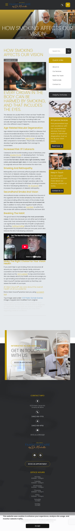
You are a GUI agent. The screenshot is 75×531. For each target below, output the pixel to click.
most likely (29, 207)
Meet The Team (58, 76)
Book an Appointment (23, 362)
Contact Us (56, 84)
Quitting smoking (18, 226)
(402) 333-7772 (37, 416)
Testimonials (56, 80)
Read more (56, 146)
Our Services (56, 71)
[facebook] (34, 455)
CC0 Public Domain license (32, 298)
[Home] (20, 5)
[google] (40, 455)
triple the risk (29, 138)
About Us (55, 67)
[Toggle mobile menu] (7, 4)
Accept (37, 526)
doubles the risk (15, 155)
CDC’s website (22, 274)
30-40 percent (33, 186)
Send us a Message (37, 435)
